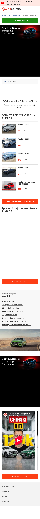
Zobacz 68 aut (19, 281)
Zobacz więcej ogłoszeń (18, 201)
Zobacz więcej (19, 476)
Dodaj (19, 20)
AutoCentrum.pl (11, 9)
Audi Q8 (6, 81)
